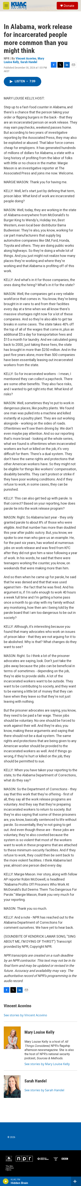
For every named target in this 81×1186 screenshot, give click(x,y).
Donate (69, 5)
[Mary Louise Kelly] (12, 1037)
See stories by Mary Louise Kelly (47, 1064)
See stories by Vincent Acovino (25, 1015)
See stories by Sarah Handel (44, 1090)
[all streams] (76, 1181)
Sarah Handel (28, 62)
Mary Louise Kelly (39, 1032)
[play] (5, 1181)
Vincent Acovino (26, 58)
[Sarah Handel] (12, 1086)
